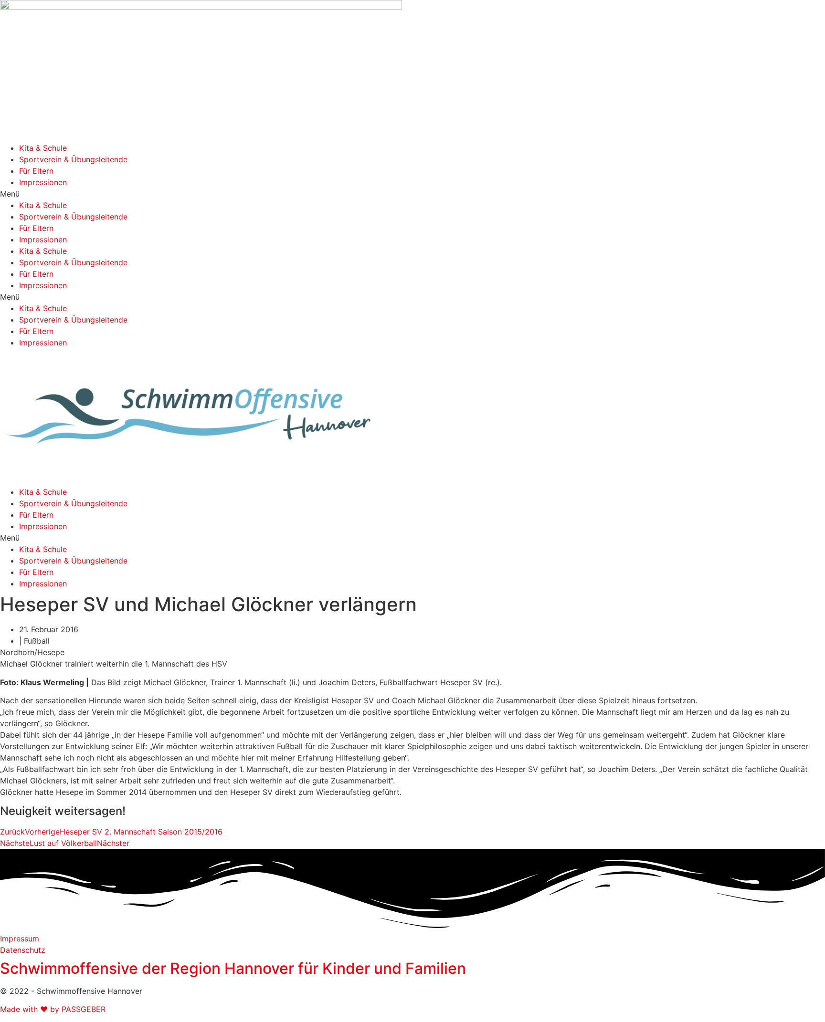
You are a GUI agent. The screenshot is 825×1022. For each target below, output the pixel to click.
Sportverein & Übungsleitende (73, 159)
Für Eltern (36, 171)
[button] (412, 193)
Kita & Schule (43, 148)
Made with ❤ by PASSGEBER (53, 1009)
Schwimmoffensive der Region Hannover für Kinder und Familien (233, 968)
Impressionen (43, 182)
